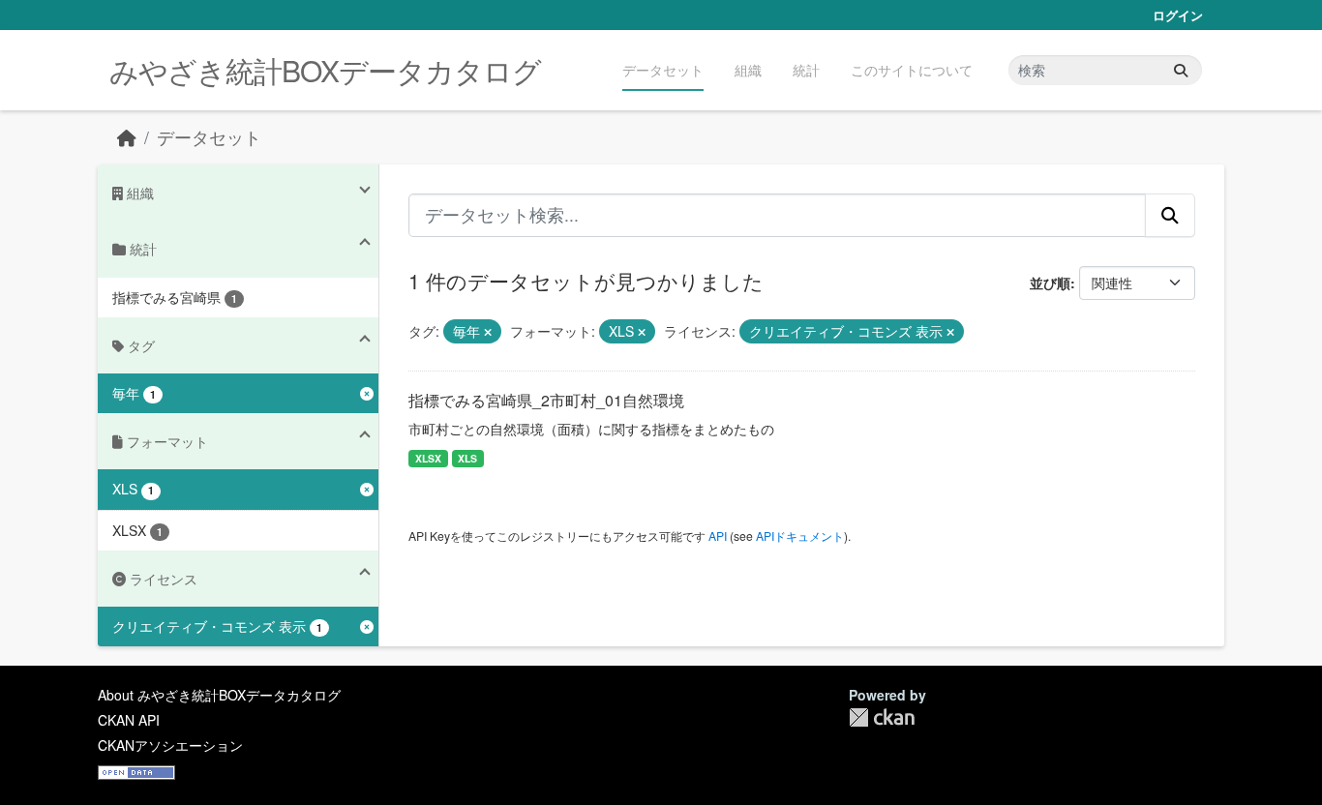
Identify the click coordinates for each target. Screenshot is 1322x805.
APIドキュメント (800, 535)
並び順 (1050, 282)
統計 (806, 69)
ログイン (1178, 15)
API (717, 535)
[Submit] (1180, 70)
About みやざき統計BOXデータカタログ (219, 694)
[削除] (488, 332)
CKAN (882, 717)
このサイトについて (912, 69)
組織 (748, 69)
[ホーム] (126, 137)
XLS (467, 458)
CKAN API (129, 720)
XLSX (428, 458)
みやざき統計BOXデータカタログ (325, 70)
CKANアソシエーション (170, 745)
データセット (663, 69)
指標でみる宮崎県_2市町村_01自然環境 (546, 400)
